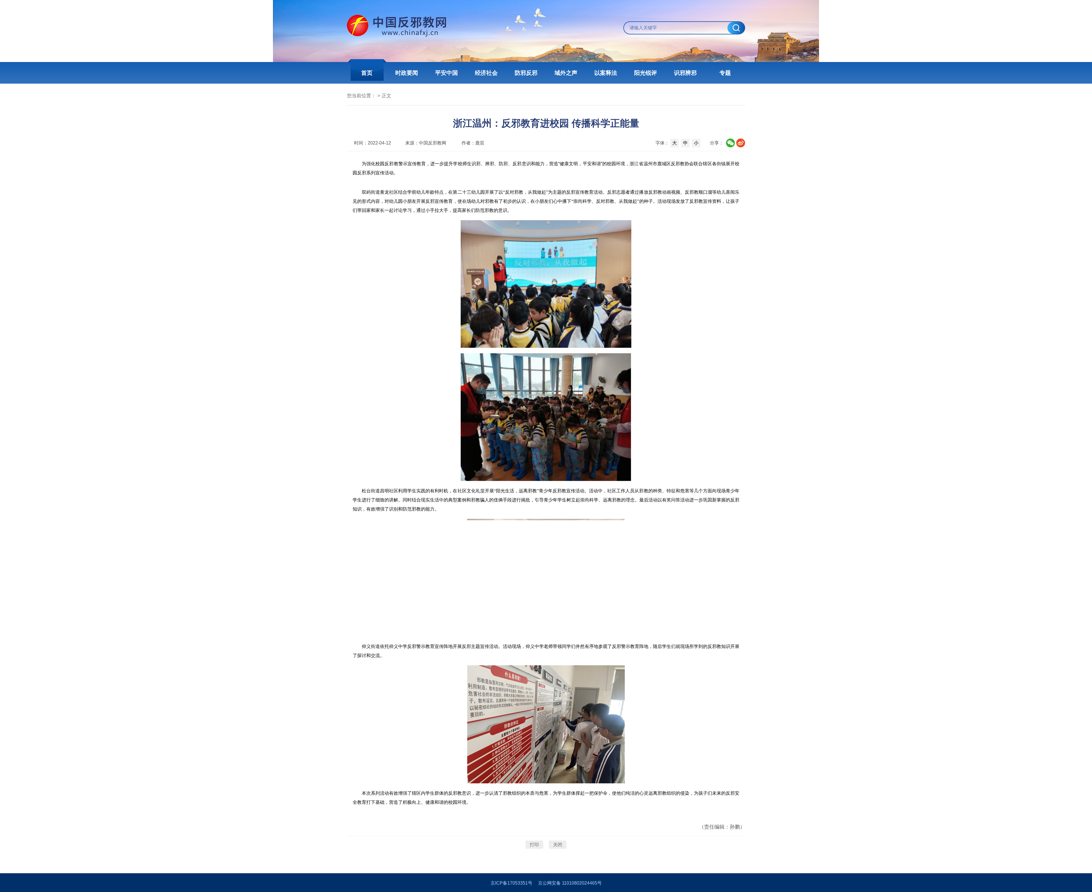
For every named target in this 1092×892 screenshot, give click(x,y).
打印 (534, 844)
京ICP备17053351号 (511, 883)
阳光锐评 (645, 73)
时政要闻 (406, 73)
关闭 (557, 844)
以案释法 (605, 73)
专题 (725, 73)
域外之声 (566, 73)
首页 (367, 73)
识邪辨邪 (685, 73)
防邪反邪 (526, 73)
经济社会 (486, 73)
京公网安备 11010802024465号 (570, 883)
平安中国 (446, 73)
